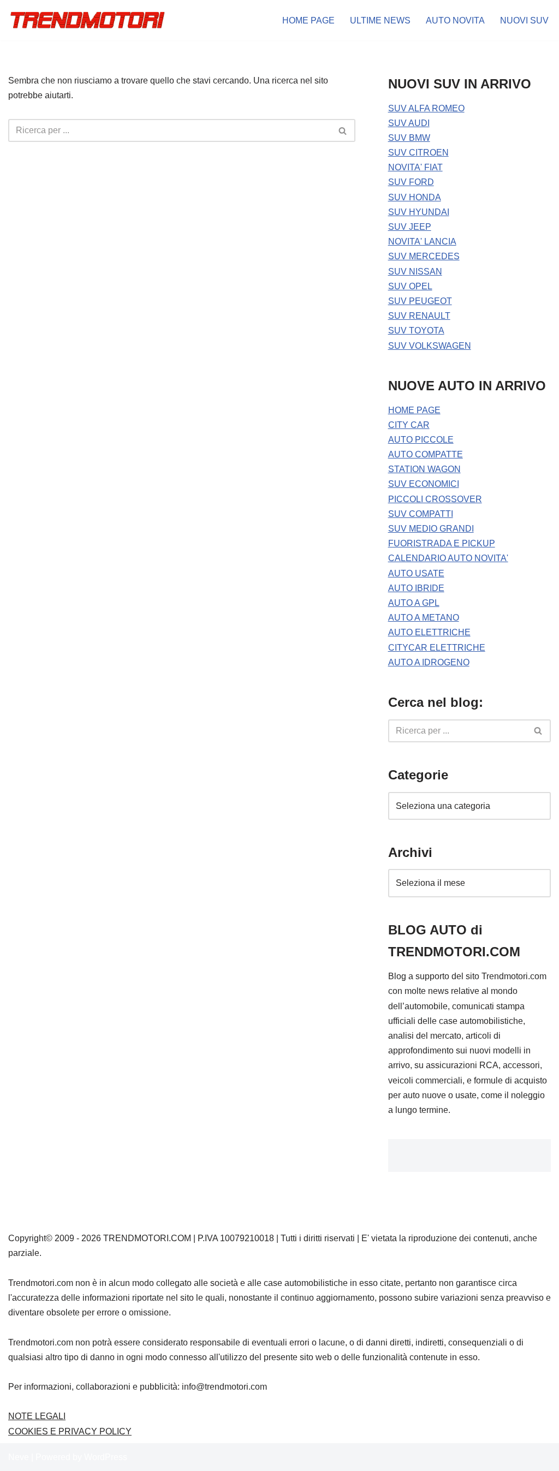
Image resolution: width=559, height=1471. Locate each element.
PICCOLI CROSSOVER (435, 499)
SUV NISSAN (415, 271)
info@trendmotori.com (224, 1386)
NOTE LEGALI (37, 1416)
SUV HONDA (414, 197)
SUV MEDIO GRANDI (431, 528)
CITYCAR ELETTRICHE (436, 647)
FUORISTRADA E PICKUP (441, 543)
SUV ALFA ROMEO (426, 108)
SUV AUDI (409, 123)
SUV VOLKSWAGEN (429, 345)
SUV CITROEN (418, 152)
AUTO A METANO (423, 617)
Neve (18, 1457)
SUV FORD (411, 182)
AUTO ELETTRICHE (429, 632)
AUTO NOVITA (455, 20)
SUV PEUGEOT (420, 301)
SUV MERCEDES (424, 256)
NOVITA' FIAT (415, 167)
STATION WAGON (424, 469)
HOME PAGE (308, 20)
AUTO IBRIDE (416, 588)
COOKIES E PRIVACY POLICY (70, 1431)
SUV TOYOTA (416, 330)
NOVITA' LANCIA (422, 241)
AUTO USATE (416, 573)
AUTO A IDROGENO (428, 662)
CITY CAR (409, 425)
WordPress (105, 1457)
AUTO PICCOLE (421, 439)
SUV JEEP (409, 226)
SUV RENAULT (419, 315)
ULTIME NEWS (380, 20)
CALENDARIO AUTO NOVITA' (448, 558)
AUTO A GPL (413, 603)
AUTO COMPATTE (425, 454)
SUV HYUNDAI (418, 212)
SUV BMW (409, 137)
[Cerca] (343, 130)
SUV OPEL (410, 286)
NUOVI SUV (524, 20)
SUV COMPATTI (420, 514)
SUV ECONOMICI (423, 484)
